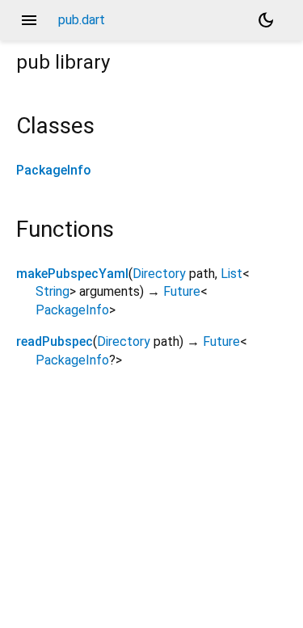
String (52, 291)
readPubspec (54, 341)
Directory (159, 273)
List (231, 273)
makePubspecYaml (72, 273)
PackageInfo (53, 170)
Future (181, 291)
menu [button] (29, 20)
